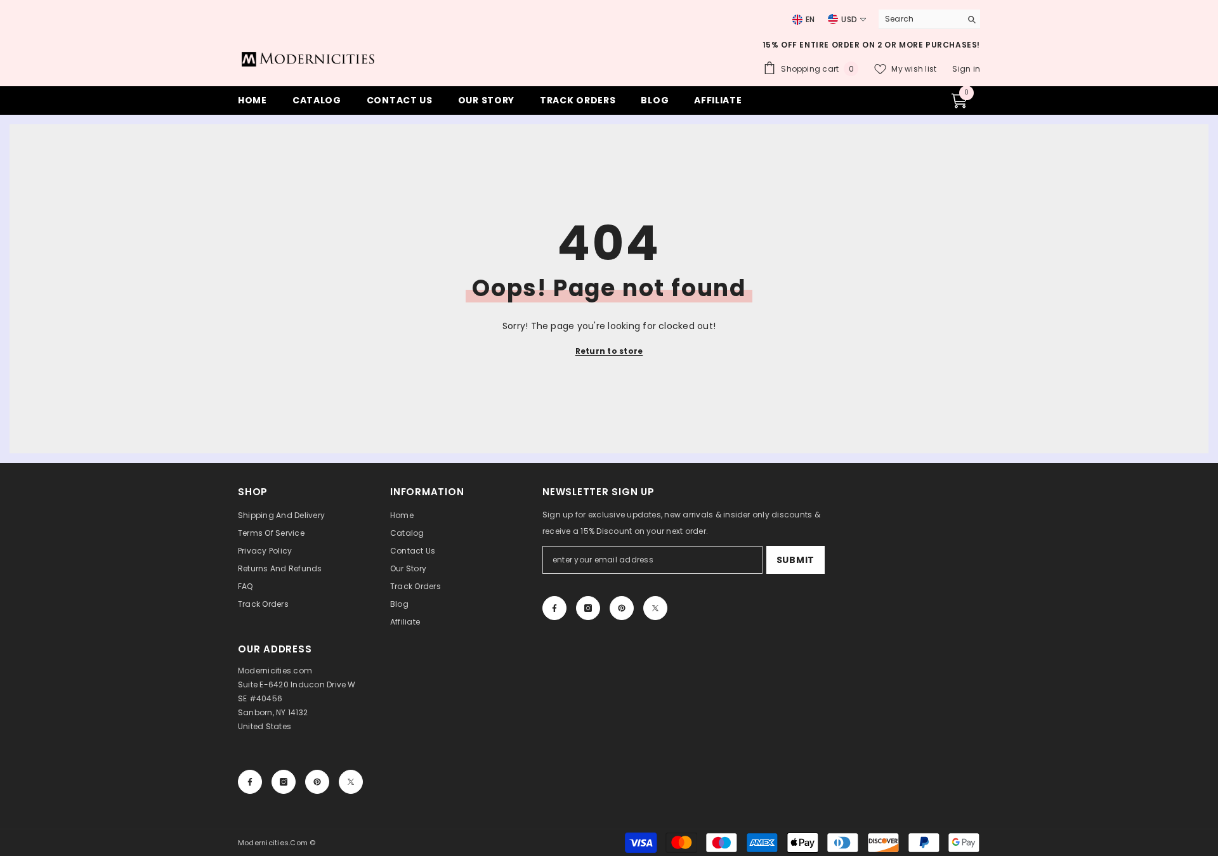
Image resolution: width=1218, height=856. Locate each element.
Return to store (609, 351)
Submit (795, 560)
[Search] (929, 19)
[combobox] (917, 19)
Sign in (966, 68)
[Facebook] (554, 608)
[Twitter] (655, 608)
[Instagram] (588, 608)
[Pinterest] (622, 608)
